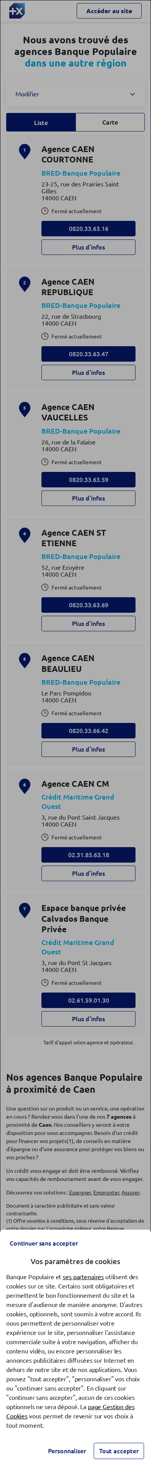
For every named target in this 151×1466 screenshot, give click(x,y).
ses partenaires (83, 1276)
